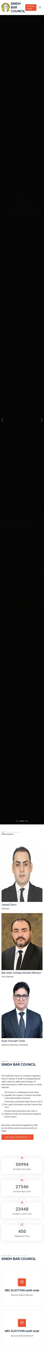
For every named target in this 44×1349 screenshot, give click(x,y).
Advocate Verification (18, 440)
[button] (2, 419)
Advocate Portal (31, 7)
